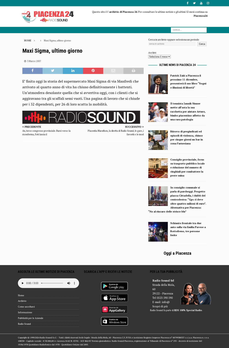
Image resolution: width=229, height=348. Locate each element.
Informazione (25, 312)
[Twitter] (194, 3)
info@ (166, 302)
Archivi (152, 52)
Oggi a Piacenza (177, 253)
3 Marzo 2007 (34, 61)
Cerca (202, 44)
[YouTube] (201, 3)
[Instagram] (208, 3)
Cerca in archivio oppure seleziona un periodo (173, 39)
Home (21, 295)
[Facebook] (187, 3)
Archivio (22, 301)
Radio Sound (24, 323)
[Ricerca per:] (189, 29)
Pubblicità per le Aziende (30, 318)
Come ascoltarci (26, 306)
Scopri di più (160, 306)
